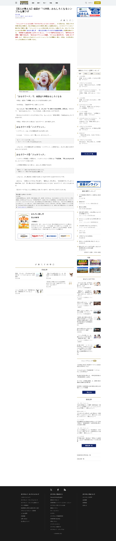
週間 (92, 73)
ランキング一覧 (89, 154)
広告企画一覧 (80, 459)
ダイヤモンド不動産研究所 (56, 516)
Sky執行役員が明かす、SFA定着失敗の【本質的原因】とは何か (89, 376)
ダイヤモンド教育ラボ (55, 526)
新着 (33, 3)
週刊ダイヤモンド (54, 500)
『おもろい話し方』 (22, 207)
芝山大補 (17, 14)
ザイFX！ (52, 513)
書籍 (57, 3)
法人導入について (25, 521)
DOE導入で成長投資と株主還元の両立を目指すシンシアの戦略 (89, 387)
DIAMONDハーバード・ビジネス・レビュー (60, 502)
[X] (51, 490)
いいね (98, 73)
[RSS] (65, 490)
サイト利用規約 (24, 505)
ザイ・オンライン (54, 510)
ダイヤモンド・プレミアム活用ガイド (30, 502)
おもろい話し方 (28, 16)
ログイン (90, 2)
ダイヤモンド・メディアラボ (57, 529)
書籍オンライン (54, 508)
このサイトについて (25, 497)
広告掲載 (23, 516)
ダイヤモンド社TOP (87, 497)
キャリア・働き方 (19, 16)
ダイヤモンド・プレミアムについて (29, 500)
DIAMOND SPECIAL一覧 (84, 455)
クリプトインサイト (55, 524)
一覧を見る (89, 392)
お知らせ (85, 505)
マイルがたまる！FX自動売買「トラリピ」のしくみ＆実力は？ (89, 370)
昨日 (86, 73)
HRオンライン (53, 521)
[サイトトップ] (24, 2)
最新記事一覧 (88, 445)
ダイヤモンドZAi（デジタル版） (58, 505)
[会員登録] (97, 2)
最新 (80, 73)
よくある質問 (24, 513)
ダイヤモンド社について (89, 494)
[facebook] (58, 490)
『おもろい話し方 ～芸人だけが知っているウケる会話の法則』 (44, 30)
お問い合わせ (24, 518)
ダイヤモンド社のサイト (56, 494)
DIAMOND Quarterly (55, 518)
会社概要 (85, 500)
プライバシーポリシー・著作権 (28, 510)
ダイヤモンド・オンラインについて (30, 494)
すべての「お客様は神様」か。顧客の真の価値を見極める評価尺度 (89, 381)
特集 (51, 3)
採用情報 (85, 502)
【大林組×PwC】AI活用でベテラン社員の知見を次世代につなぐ (89, 365)
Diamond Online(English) (56, 497)
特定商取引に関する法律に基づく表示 (30, 508)
